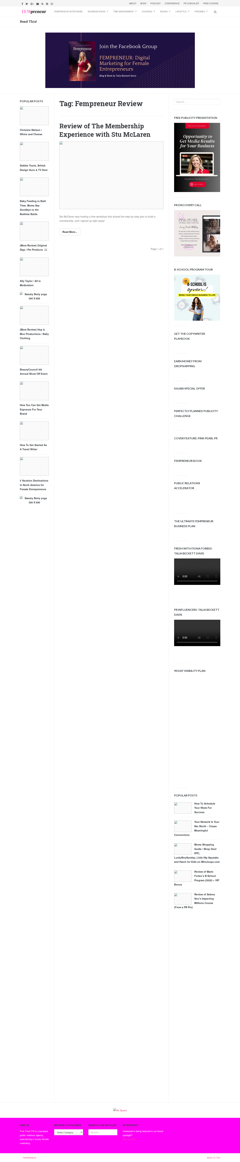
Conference (172, 3)
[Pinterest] (47, 3)
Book (143, 3)
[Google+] (33, 3)
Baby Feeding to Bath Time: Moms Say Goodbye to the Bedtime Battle (33, 207)
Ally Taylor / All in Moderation (30, 283)
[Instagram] (52, 3)
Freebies (199, 11)
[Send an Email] (38, 3)
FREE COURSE (210, 3)
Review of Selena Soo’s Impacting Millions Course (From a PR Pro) (194, 901)
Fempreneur (29, 1157)
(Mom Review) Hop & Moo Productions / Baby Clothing (34, 334)
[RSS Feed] (42, 3)
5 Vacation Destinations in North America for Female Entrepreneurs (34, 485)
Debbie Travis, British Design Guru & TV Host (34, 168)
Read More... (69, 232)
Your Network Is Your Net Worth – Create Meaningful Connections (196, 828)
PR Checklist (191, 3)
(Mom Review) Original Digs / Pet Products (33, 248)
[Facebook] (23, 3)
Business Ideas (96, 11)
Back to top (213, 1157)
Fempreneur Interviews (68, 11)
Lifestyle (181, 11)
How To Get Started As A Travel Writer (33, 447)
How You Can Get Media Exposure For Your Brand (34, 409)
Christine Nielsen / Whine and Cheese (31, 132)
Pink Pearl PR (27, 1131)
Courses (147, 11)
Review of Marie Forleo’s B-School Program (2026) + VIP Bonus (196, 878)
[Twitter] (27, 3)
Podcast (155, 3)
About (132, 3)
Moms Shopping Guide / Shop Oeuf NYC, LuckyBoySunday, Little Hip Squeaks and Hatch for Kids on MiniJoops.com (197, 853)
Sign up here (129, 1139)
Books (164, 11)
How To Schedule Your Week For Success (204, 808)
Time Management (123, 11)
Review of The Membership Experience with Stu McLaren (105, 130)
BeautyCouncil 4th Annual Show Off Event (34, 372)
